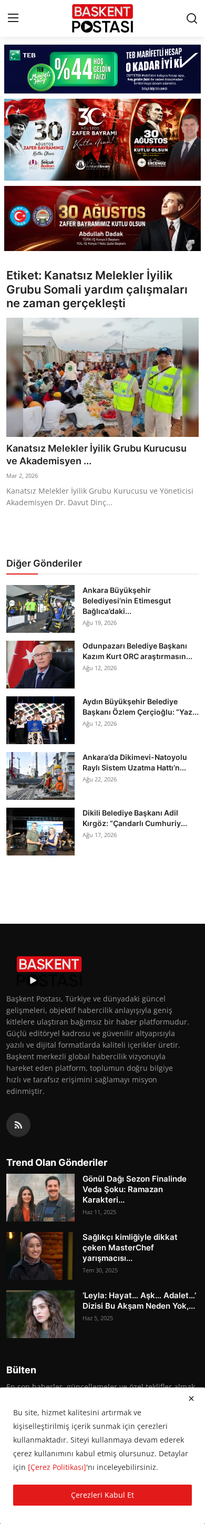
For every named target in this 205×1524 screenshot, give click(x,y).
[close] (191, 1398)
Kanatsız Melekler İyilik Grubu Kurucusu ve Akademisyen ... (96, 454)
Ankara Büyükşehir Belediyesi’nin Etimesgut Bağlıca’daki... (127, 600)
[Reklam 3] (102, 219)
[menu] (13, 18)
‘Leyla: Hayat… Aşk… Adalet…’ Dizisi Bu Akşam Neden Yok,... (139, 1300)
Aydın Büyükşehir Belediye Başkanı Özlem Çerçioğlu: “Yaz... (141, 706)
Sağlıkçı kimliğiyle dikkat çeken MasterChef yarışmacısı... (130, 1247)
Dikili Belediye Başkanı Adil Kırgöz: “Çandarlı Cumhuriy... (135, 818)
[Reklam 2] (102, 139)
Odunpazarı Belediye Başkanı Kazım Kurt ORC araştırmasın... (137, 651)
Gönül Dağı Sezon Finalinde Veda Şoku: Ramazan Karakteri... (135, 1189)
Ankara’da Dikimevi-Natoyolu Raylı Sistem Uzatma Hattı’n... (135, 762)
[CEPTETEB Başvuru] (102, 69)
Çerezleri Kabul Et (102, 1495)
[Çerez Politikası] (57, 1467)
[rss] (18, 1125)
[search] (192, 18)
